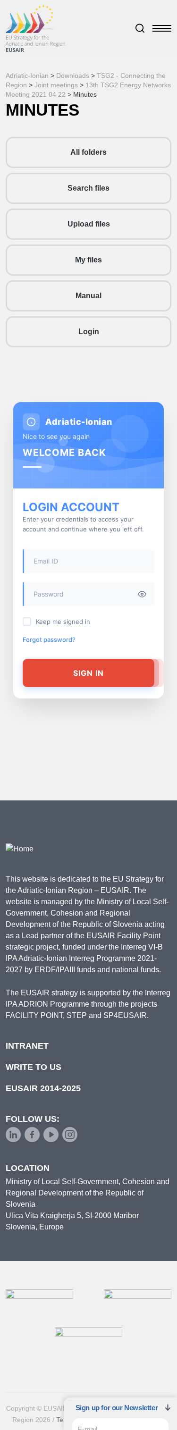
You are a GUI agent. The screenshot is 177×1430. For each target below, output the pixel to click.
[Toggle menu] (161, 28)
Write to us (33, 1067)
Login (88, 332)
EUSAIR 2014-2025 (43, 1088)
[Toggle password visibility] (142, 594)
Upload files (88, 224)
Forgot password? (49, 639)
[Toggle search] (140, 28)
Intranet (27, 1046)
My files (88, 260)
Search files (88, 188)
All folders (88, 152)
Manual (88, 296)
